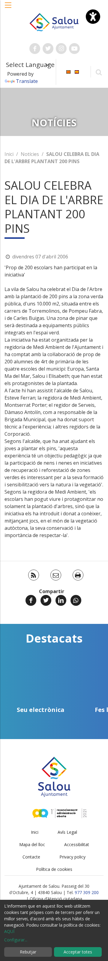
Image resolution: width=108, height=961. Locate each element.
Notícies (30, 154)
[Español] (77, 71)
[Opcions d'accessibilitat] (93, 16)
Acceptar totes (78, 952)
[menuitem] (68, 71)
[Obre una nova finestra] (34, 48)
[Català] (68, 71)
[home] (54, 21)
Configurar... (15, 940)
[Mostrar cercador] (98, 72)
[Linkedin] (61, 600)
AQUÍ (9, 931)
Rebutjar (28, 952)
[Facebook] (31, 600)
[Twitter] (45, 600)
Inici (9, 154)
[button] (8, 8)
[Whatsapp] (75, 600)
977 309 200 (87, 892)
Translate (27, 81)
